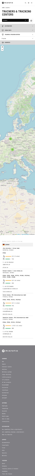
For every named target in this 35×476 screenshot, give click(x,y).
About (3, 424)
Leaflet (18, 195)
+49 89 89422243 (9, 223)
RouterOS (4, 372)
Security (4, 414)
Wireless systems (7, 333)
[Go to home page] (10, 311)
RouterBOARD (5, 346)
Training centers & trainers (10, 429)
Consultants (5, 406)
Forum (3, 408)
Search (4, 325)
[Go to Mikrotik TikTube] (13, 472)
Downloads (4, 366)
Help (3, 411)
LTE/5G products (6, 338)
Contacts (4, 445)
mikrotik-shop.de (7, 275)
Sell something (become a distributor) (13, 393)
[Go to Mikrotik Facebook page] (25, 472)
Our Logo (4, 450)
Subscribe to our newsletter (17, 466)
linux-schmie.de (7, 252)
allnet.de (5, 228)
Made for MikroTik (7, 395)
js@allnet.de (6, 225)
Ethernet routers (7, 327)
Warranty (4, 416)
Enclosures (5, 348)
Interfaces (5, 351)
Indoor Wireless (6, 335)
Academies (4, 432)
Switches (4, 330)
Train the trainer (7, 434)
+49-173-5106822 (9, 247)
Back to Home (5, 379)
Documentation (6, 403)
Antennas (4, 356)
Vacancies (4, 453)
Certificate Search (7, 437)
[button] (12, 110)
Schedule (4, 427)
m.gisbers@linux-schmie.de (10, 249)
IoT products (5, 340)
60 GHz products (6, 343)
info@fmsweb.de (7, 294)
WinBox (4, 374)
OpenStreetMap (25, 195)
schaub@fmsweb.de (7, 272)
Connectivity (5, 382)
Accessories (5, 353)
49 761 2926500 (9, 270)
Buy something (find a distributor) (12, 390)
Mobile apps (5, 377)
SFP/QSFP (4, 359)
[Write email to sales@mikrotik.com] (9, 472)
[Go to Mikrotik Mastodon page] (21, 472)
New (3, 322)
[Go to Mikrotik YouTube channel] (17, 472)
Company (4, 448)
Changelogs (5, 369)
